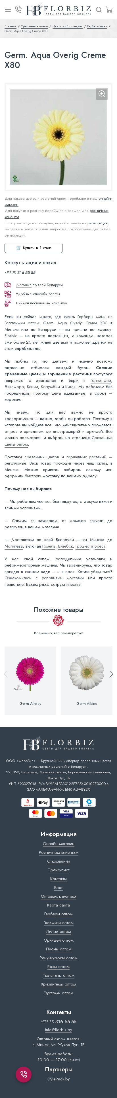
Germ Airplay (30, 703)
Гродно (82, 546)
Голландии (101, 380)
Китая (70, 387)
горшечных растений (86, 457)
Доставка (24, 285)
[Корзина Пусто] (109, 9)
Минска (97, 540)
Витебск (65, 546)
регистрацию (97, 223)
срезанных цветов (41, 457)
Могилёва (14, 546)
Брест (100, 546)
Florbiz (11, 336)
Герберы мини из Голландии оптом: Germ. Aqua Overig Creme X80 (58, 320)
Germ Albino (86, 703)
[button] (109, 680)
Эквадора (14, 387)
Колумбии (50, 387)
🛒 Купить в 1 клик (33, 248)
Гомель (48, 546)
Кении (32, 387)
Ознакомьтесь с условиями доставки (44, 578)
